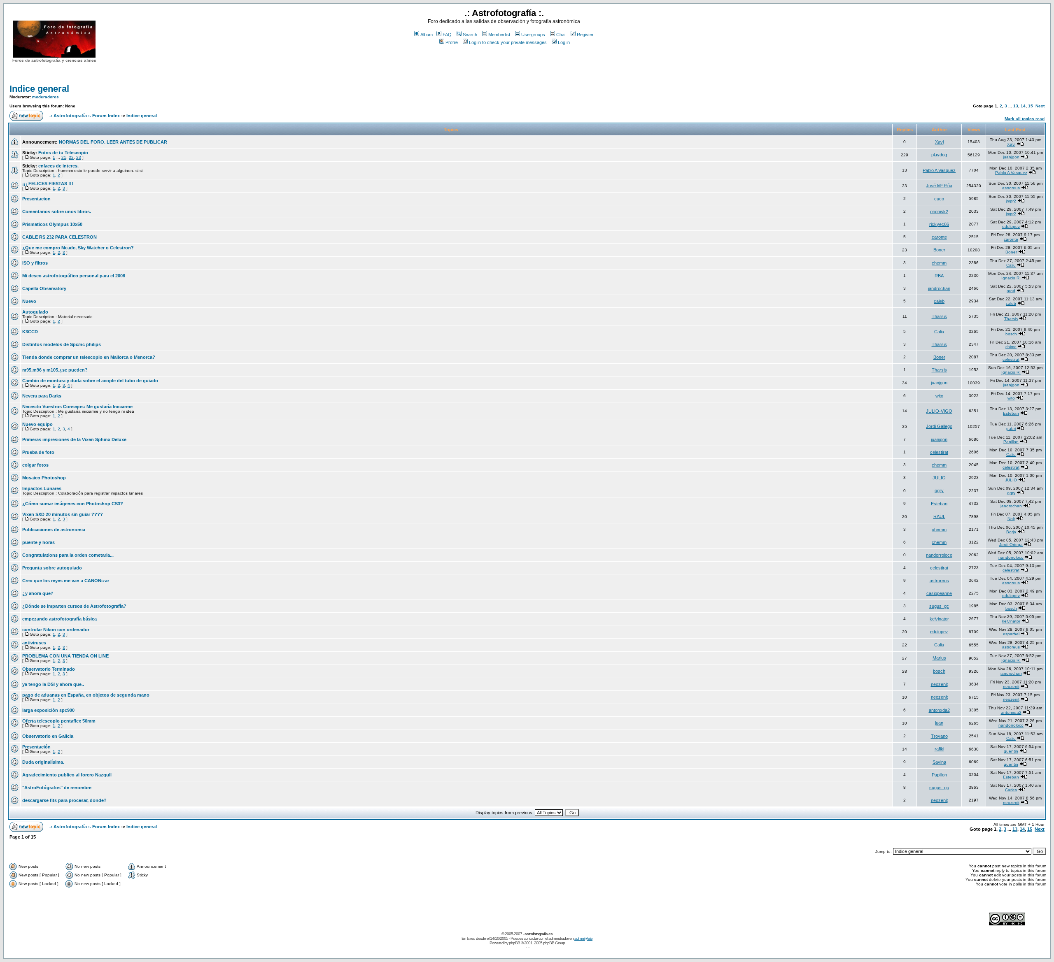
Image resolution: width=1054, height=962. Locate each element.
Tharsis (939, 316)
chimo (1011, 346)
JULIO (939, 477)
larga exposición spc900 (48, 710)
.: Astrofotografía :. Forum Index (84, 115)
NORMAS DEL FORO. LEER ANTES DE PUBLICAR (113, 141)
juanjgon (1011, 157)
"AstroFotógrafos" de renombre (56, 787)
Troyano (939, 736)
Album (426, 34)
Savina (939, 762)
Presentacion (36, 198)
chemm (939, 262)
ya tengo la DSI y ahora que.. (53, 684)
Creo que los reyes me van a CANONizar (65, 580)
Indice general (39, 89)
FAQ (447, 34)
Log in (564, 42)
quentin (1011, 751)
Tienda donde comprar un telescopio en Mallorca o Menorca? (88, 357)
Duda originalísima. (43, 762)
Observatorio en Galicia (47, 736)
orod (1011, 290)
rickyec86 (939, 224)
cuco (939, 198)
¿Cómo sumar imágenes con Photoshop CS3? (72, 503)
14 (1023, 106)
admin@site (583, 938)
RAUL (939, 516)
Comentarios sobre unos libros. (56, 211)
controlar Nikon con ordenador (55, 629)
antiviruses (34, 642)
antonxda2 (939, 710)
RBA (939, 275)
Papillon (1011, 441)
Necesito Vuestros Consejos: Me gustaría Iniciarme (77, 406)
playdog (939, 154)
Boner (939, 249)
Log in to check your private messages (508, 42)
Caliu (1011, 265)
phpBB (514, 943)
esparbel (1011, 634)
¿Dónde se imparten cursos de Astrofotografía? (74, 606)
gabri (1011, 428)
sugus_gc (939, 606)
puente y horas (38, 542)
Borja (1011, 532)
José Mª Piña (939, 185)
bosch (1011, 334)
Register (585, 34)
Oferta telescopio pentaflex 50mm (59, 720)
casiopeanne (939, 593)
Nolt (1011, 518)
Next (1040, 106)
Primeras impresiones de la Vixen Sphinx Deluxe (74, 439)
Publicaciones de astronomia (53, 529)
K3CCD (30, 331)
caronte (939, 237)
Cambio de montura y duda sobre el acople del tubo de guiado (90, 380)
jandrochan (939, 288)
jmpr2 (1011, 201)
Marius (939, 657)
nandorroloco (939, 555)
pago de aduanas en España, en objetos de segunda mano (85, 694)
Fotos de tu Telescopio (63, 152)
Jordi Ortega (1011, 544)
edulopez (1011, 226)
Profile (451, 42)
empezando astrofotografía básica (59, 618)
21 (63, 157)
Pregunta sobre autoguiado (52, 567)
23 (78, 157)
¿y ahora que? (38, 593)
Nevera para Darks (41, 395)
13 (1015, 106)
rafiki (939, 748)
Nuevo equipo (37, 424)
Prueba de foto (38, 452)
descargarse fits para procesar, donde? (64, 800)
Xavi (939, 141)
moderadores (45, 97)
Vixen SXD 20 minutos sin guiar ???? (62, 514)
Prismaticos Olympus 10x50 (52, 224)
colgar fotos (35, 464)
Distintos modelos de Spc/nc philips (61, 344)
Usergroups (533, 34)
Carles (1011, 790)
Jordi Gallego (939, 426)
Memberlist (499, 34)
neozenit (939, 684)
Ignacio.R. (1011, 278)
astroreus (1011, 188)
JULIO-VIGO (939, 411)
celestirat (1011, 359)
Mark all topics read (1025, 118)
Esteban (1011, 413)
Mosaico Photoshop (44, 477)
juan (939, 722)
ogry (939, 490)
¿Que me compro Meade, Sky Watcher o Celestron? (78, 247)
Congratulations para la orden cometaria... (68, 555)
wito (939, 395)
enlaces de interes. (58, 165)
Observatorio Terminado (48, 669)
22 (71, 157)
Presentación (36, 746)
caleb (939, 301)
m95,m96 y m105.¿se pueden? (55, 369)
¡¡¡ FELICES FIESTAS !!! (47, 183)
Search (470, 34)
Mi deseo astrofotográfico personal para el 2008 (73, 275)
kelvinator (939, 618)
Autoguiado (35, 311)
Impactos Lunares (41, 488)
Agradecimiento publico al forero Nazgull (67, 774)
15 (1030, 106)
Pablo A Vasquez (939, 170)
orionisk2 (939, 211)
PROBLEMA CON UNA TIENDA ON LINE (65, 655)
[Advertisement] (504, 61)
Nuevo (29, 301)
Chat (561, 34)
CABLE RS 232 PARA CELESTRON (59, 237)
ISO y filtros (35, 262)
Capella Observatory (44, 288)
